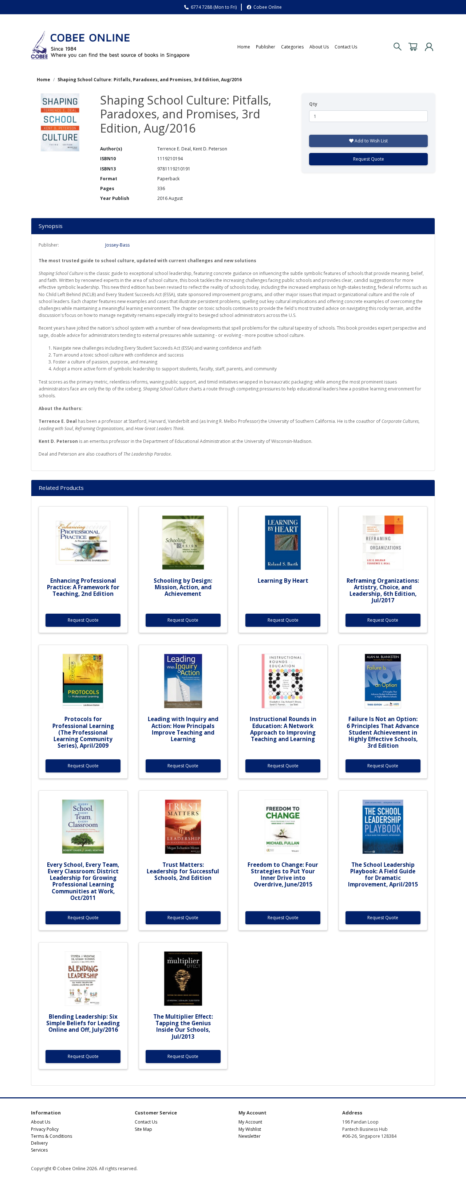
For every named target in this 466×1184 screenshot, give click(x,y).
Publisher (265, 47)
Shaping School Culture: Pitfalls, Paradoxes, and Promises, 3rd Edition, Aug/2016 (150, 79)
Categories (292, 47)
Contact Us (346, 47)
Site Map (143, 1129)
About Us (319, 47)
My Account (250, 1122)
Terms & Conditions (51, 1136)
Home (243, 47)
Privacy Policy (45, 1129)
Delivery (39, 1143)
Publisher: (49, 245)
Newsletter (249, 1136)
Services (39, 1150)
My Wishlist (249, 1129)
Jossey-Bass (117, 245)
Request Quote (368, 159)
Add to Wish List (371, 141)
